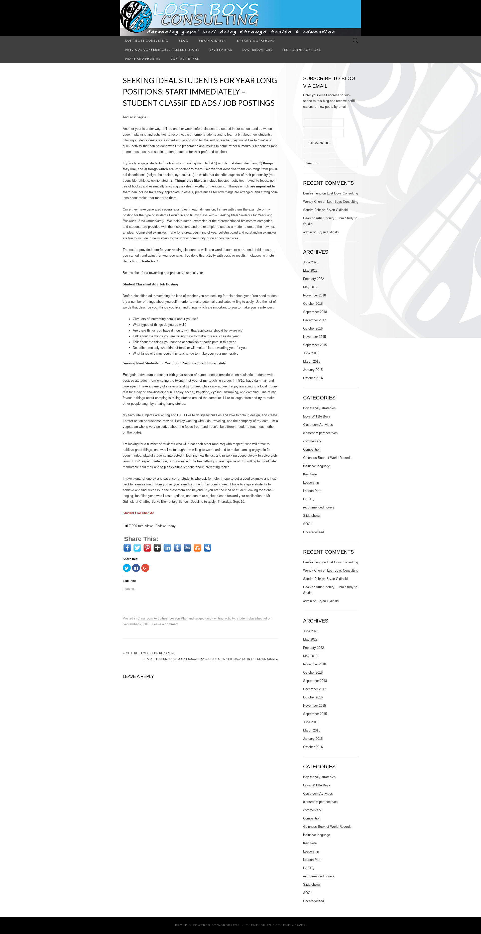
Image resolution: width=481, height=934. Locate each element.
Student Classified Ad (138, 513)
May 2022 (310, 270)
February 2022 (313, 279)
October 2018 (313, 303)
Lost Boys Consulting (147, 40)
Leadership (311, 482)
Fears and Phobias (142, 58)
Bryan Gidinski (213, 40)
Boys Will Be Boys (316, 416)
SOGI (307, 524)
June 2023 (310, 262)
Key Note (310, 474)
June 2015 (310, 353)
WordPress (228, 925)
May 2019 (310, 287)
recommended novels (318, 507)
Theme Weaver (292, 925)
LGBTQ (308, 499)
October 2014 (313, 378)
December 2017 (314, 320)
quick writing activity (220, 618)
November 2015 (314, 337)
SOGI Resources (257, 49)
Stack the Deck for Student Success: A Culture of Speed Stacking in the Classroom (211, 658)
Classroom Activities (152, 618)
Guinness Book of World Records (327, 458)
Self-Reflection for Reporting (149, 653)
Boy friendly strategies (319, 408)
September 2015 (315, 345)
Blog (184, 40)
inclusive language (316, 466)
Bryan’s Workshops (255, 40)
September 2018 (315, 312)
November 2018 (314, 295)
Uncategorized (313, 532)
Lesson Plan (178, 618)
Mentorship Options (301, 49)
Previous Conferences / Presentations (162, 49)
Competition (311, 449)
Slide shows (312, 515)
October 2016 (313, 328)
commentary (312, 441)
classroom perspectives (320, 433)
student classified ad (252, 618)
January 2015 (313, 370)
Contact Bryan (185, 58)
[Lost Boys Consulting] (240, 18)
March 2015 (311, 361)
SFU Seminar (220, 49)
